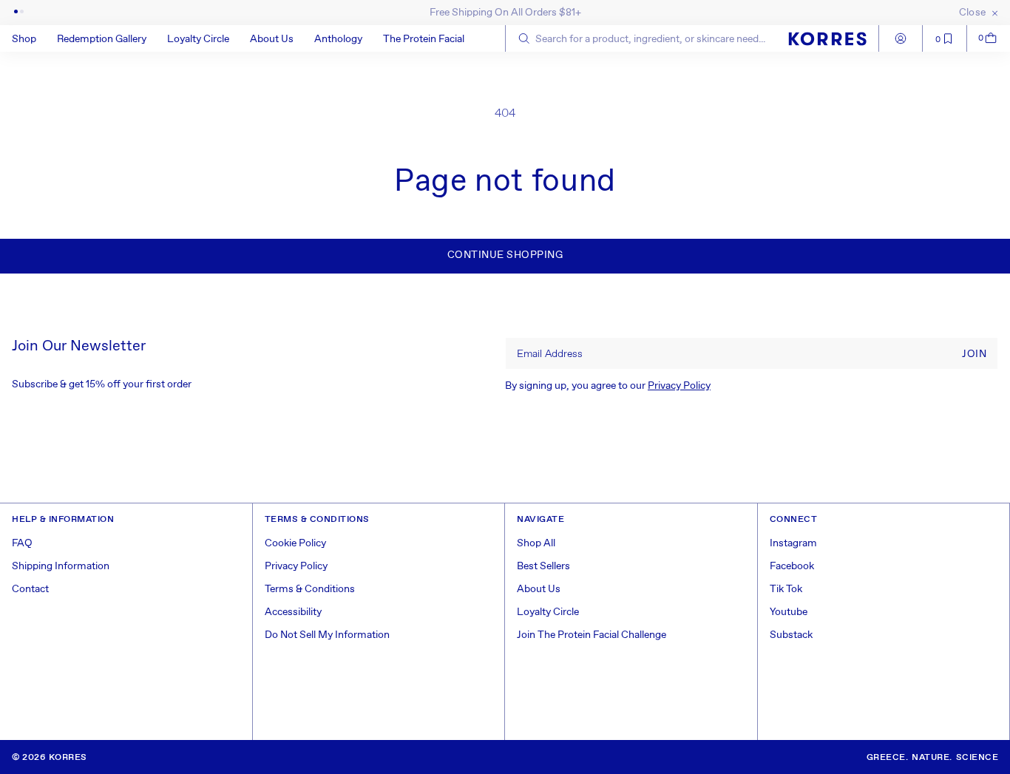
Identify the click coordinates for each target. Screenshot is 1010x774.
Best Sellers (543, 566)
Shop (24, 39)
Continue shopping (505, 255)
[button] (34, 38)
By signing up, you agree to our (608, 386)
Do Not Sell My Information (327, 635)
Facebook (792, 566)
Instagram (793, 543)
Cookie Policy (295, 543)
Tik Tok (786, 589)
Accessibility (293, 612)
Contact (30, 589)
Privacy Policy (679, 386)
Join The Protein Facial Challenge (591, 635)
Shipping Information (60, 566)
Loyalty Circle (548, 612)
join (974, 354)
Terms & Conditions (310, 589)
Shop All (536, 543)
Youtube (788, 612)
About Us (538, 589)
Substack (791, 635)
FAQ (22, 543)
